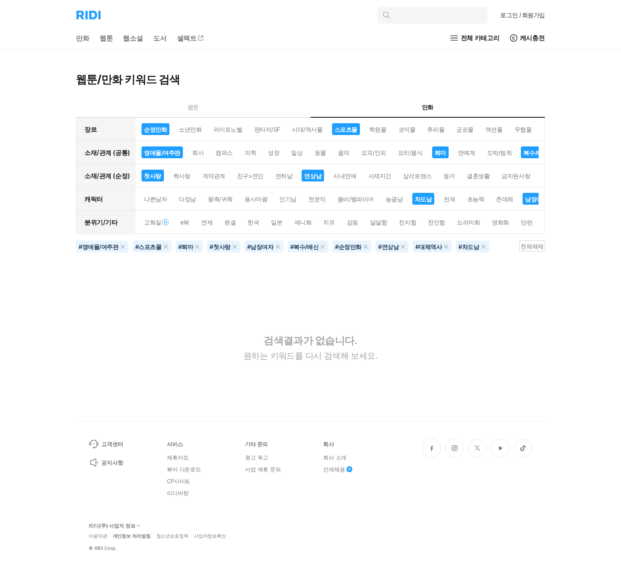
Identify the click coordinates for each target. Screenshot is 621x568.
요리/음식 (410, 152)
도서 (160, 38)
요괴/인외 (373, 152)
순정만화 (155, 129)
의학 (250, 152)
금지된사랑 (515, 175)
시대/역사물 (307, 129)
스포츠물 (346, 129)
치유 (329, 222)
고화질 (152, 222)
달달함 (378, 222)
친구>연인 (250, 175)
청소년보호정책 (172, 536)
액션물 (494, 129)
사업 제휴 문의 (263, 469)
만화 (83, 38)
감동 (352, 222)
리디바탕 (177, 493)
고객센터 (112, 444)
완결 (230, 222)
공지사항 (112, 462)
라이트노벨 (228, 129)
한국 (253, 222)
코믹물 (407, 129)
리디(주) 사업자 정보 (112, 526)
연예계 (466, 152)
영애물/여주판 (162, 152)
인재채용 (334, 469)
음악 (343, 152)
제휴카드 (177, 457)
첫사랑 (152, 175)
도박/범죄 (499, 152)
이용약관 (98, 536)
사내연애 (344, 175)
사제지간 (379, 175)
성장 (273, 152)
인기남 (288, 199)
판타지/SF (267, 129)
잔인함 (436, 222)
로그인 (522, 15)
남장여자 (536, 199)
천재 (449, 199)
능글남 (394, 199)
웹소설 (133, 38)
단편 (526, 222)
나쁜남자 (155, 199)
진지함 (407, 222)
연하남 (284, 175)
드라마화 (468, 222)
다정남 (187, 199)
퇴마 (440, 152)
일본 (276, 222)
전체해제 (531, 246)
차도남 (423, 199)
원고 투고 (256, 457)
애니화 (303, 222)
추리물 (435, 129)
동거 (449, 175)
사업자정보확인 (210, 536)
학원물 (378, 129)
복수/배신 (535, 152)
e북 (184, 222)
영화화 (500, 222)
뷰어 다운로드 (184, 469)
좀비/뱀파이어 (356, 199)
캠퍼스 (224, 152)
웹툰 (106, 38)
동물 (320, 152)
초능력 (476, 199)
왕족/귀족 (220, 199)
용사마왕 (256, 199)
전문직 (317, 199)
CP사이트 (178, 481)
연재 (206, 222)
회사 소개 (334, 457)
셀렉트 (187, 38)
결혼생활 (478, 175)
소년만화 (190, 129)
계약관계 (213, 175)
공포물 (465, 129)
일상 (296, 152)
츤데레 (504, 199)
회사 (198, 152)
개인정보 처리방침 (132, 536)
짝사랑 (182, 175)
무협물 (523, 129)
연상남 (312, 175)
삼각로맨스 (417, 175)
